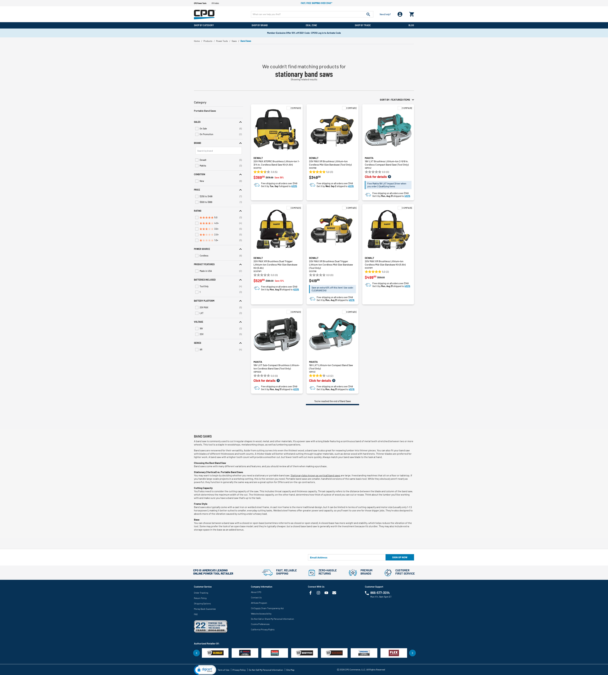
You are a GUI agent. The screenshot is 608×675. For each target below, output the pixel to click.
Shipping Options (202, 603)
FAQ (196, 614)
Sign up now (399, 557)
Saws (234, 41)
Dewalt (258, 157)
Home (197, 41)
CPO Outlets (215, 3)
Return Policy (200, 598)
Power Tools (222, 41)
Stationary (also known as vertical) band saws (315, 475)
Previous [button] (196, 653)
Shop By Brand (260, 25)
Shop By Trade (363, 25)
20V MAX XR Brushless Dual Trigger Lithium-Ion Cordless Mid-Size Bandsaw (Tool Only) (331, 264)
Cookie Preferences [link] (260, 624)
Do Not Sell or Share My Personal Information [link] (272, 618)
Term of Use (223, 670)
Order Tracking (201, 592)
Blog (411, 25)
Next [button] (412, 653)
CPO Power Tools (200, 3)
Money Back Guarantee (205, 609)
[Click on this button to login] (400, 14)
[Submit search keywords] (368, 14)
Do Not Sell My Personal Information (266, 670)
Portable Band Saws (205, 110)
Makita (369, 157)
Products (207, 41)
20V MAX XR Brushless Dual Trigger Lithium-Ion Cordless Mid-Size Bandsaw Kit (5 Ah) (275, 264)
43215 (294, 186)
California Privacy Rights (263, 629)
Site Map (290, 670)
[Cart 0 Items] (411, 13)
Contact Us (256, 597)
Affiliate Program (259, 602)
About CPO (256, 592)
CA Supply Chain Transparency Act (267, 608)
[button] (218, 122)
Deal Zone (311, 25)
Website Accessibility (261, 613)
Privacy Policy (239, 670)
